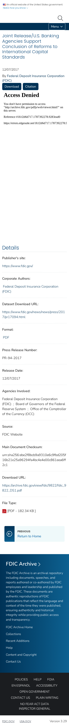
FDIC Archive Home (19, 627)
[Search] (61, 18)
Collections (13, 634)
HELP (37, 679)
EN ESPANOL (21, 685)
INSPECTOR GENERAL (34, 708)
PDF (6, 337)
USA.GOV (25, 721)
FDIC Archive (21, 563)
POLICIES (21, 679)
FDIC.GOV (8, 721)
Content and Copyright (21, 655)
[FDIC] (3, 26)
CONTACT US (20, 698)
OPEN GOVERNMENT (35, 692)
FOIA (50, 679)
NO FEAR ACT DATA (34, 704)
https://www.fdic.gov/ (17, 266)
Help (9, 648)
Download (12, 86)
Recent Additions (17, 641)
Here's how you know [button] (14, 7)
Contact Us (13, 661)
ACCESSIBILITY (46, 685)
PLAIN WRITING (47, 698)
